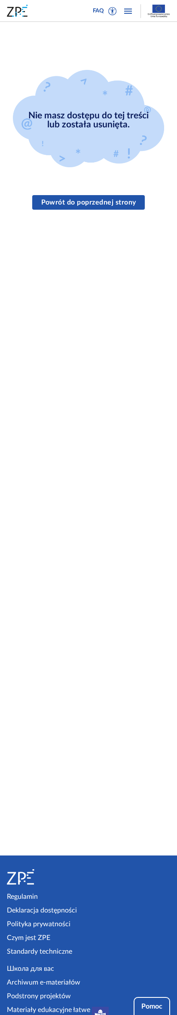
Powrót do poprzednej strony (88, 202)
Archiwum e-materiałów (43, 982)
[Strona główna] (46, 877)
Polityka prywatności (38, 924)
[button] (112, 11)
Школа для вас (30, 968)
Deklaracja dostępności (42, 910)
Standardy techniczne (39, 951)
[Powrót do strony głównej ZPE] (19, 11)
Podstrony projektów (39, 996)
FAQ (98, 11)
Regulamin (22, 896)
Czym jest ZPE (28, 937)
